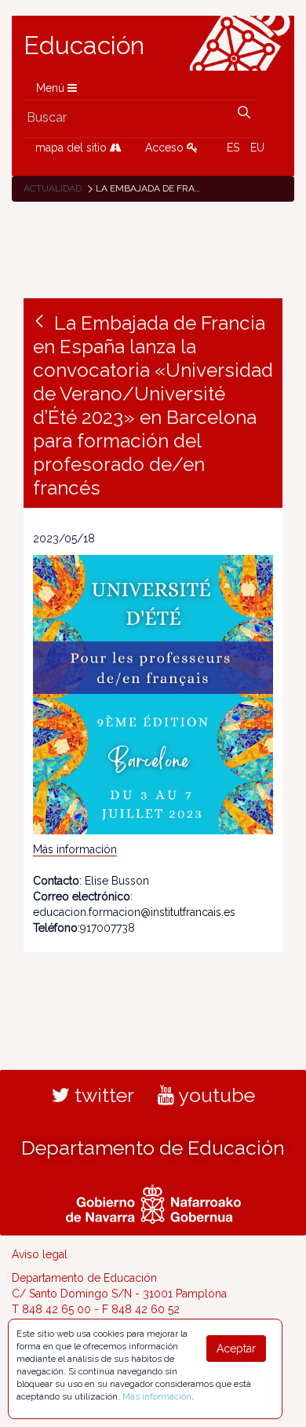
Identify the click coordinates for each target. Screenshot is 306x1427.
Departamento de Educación (153, 1147)
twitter (102, 1095)
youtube (214, 1095)
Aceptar (236, 1348)
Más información (75, 849)
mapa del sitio (72, 147)
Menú (51, 88)
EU (257, 147)
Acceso (166, 147)
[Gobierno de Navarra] (153, 1201)
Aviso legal (39, 1254)
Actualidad (53, 188)
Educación (84, 45)
